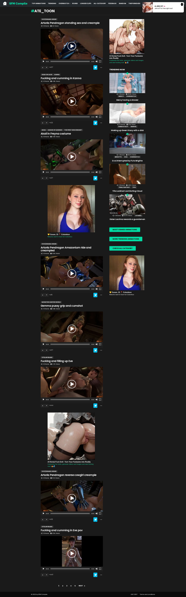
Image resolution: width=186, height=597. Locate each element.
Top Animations (39, 3)
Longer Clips (85, 3)
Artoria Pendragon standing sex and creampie (70, 23)
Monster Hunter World (51, 302)
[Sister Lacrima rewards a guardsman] (127, 204)
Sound (75, 3)
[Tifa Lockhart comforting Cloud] (127, 174)
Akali (44, 130)
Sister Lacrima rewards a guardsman (127, 219)
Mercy (121, 96)
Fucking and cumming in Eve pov (61, 530)
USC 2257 (134, 594)
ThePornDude (134, 3)
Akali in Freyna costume (56, 133)
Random (122, 3)
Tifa (134, 187)
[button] (71, 46)
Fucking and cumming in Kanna (61, 78)
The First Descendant (73, 130)
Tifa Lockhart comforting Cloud (127, 191)
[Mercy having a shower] (127, 83)
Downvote (47, 67)
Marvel (133, 127)
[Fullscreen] (100, 61)
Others (138, 216)
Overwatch (64, 3)
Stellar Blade (47, 357)
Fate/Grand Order (49, 19)
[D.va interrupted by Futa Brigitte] (127, 144)
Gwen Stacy (123, 127)
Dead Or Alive (47, 75)
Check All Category (123, 248)
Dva (125, 157)
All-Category (100, 3)
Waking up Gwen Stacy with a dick (127, 130)
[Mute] (97, 61)
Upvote (43, 67)
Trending (52, 3)
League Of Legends (55, 130)
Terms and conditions (147, 594)
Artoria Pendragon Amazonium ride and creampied (66, 249)
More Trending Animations (126, 239)
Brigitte (118, 157)
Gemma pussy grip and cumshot (62, 306)
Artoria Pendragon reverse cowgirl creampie (68, 475)
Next (81, 586)
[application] (72, 46)
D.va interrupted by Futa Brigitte (127, 160)
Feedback (112, 3)
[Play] (43, 61)
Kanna (56, 75)
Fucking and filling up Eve (57, 361)
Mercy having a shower (127, 100)
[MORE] (101, 67)
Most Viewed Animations (125, 229)
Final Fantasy (124, 187)
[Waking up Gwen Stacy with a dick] (127, 113)
